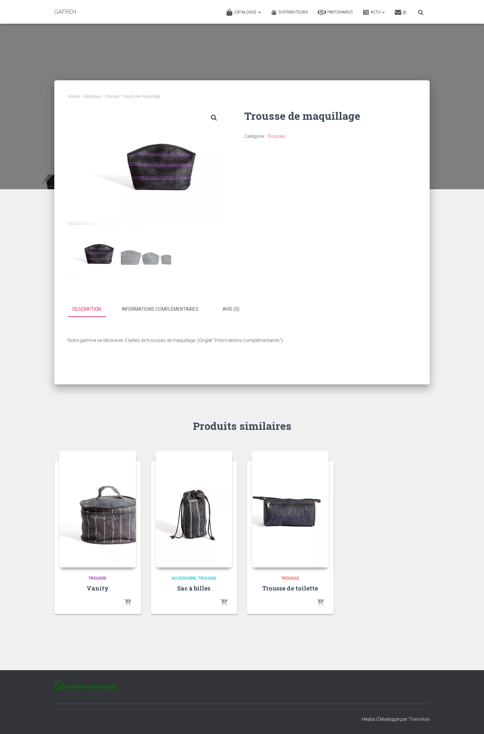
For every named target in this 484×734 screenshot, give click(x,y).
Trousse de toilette (290, 588)
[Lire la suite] (127, 602)
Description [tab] (86, 309)
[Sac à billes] (194, 509)
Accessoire (184, 578)
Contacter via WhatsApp (89, 687)
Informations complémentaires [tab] (160, 309)
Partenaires (340, 12)
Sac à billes (193, 588)
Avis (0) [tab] (231, 309)
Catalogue (245, 12)
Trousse (111, 96)
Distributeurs (293, 12)
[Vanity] (97, 509)
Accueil (73, 96)
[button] (259, 12)
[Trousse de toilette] (290, 509)
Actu (376, 12)
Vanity (98, 588)
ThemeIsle (419, 719)
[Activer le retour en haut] (471, 721)
